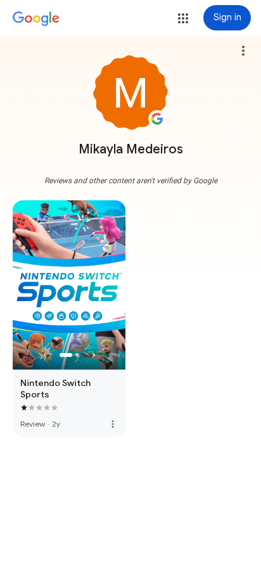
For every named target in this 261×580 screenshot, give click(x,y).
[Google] (36, 19)
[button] (183, 18)
